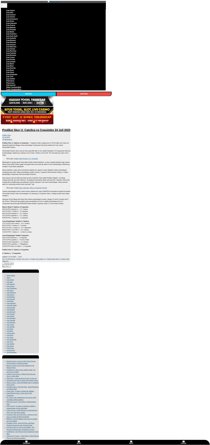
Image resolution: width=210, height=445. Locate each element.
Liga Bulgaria (11, 40)
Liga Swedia (11, 78)
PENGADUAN (26, 443)
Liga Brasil (10, 63)
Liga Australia (11, 38)
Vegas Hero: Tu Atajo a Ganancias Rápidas (20, 391)
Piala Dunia (10, 81)
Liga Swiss (10, 72)
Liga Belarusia (11, 46)
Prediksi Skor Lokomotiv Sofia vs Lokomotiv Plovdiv (30, 188)
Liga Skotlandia (12, 74)
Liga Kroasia (11, 59)
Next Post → (7, 266)
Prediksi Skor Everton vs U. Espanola (26, 158)
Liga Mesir (10, 66)
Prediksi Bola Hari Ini (53, 259)
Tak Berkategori (7, 139)
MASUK (28, 94)
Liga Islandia (11, 61)
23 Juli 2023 (6, 137)
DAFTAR (84, 94)
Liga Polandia (11, 53)
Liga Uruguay (11, 44)
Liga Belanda (11, 27)
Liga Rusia (10, 70)
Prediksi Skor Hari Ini (23, 259)
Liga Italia (10, 12)
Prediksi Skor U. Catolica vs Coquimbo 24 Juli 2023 (36, 130)
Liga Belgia (10, 32)
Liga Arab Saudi (12, 36)
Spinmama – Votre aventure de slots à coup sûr (22, 378)
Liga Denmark (11, 42)
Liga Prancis (11, 25)
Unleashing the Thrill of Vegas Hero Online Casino (22, 380)
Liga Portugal (11, 29)
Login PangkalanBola (14, 89)
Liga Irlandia (11, 49)
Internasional (11, 85)
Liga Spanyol (11, 14)
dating (8, 278)
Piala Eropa (10, 83)
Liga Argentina (12, 34)
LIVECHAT (183, 443)
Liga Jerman (11, 17)
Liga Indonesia (12, 23)
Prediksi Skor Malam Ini (38, 259)
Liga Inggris (11, 10)
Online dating (11, 275)
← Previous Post (8, 263)
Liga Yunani (11, 57)
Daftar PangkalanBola (14, 87)
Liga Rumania (11, 55)
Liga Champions (12, 19)
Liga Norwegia (11, 51)
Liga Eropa (10, 21)
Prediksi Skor (6, 135)
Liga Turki (10, 76)
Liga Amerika (11, 68)
